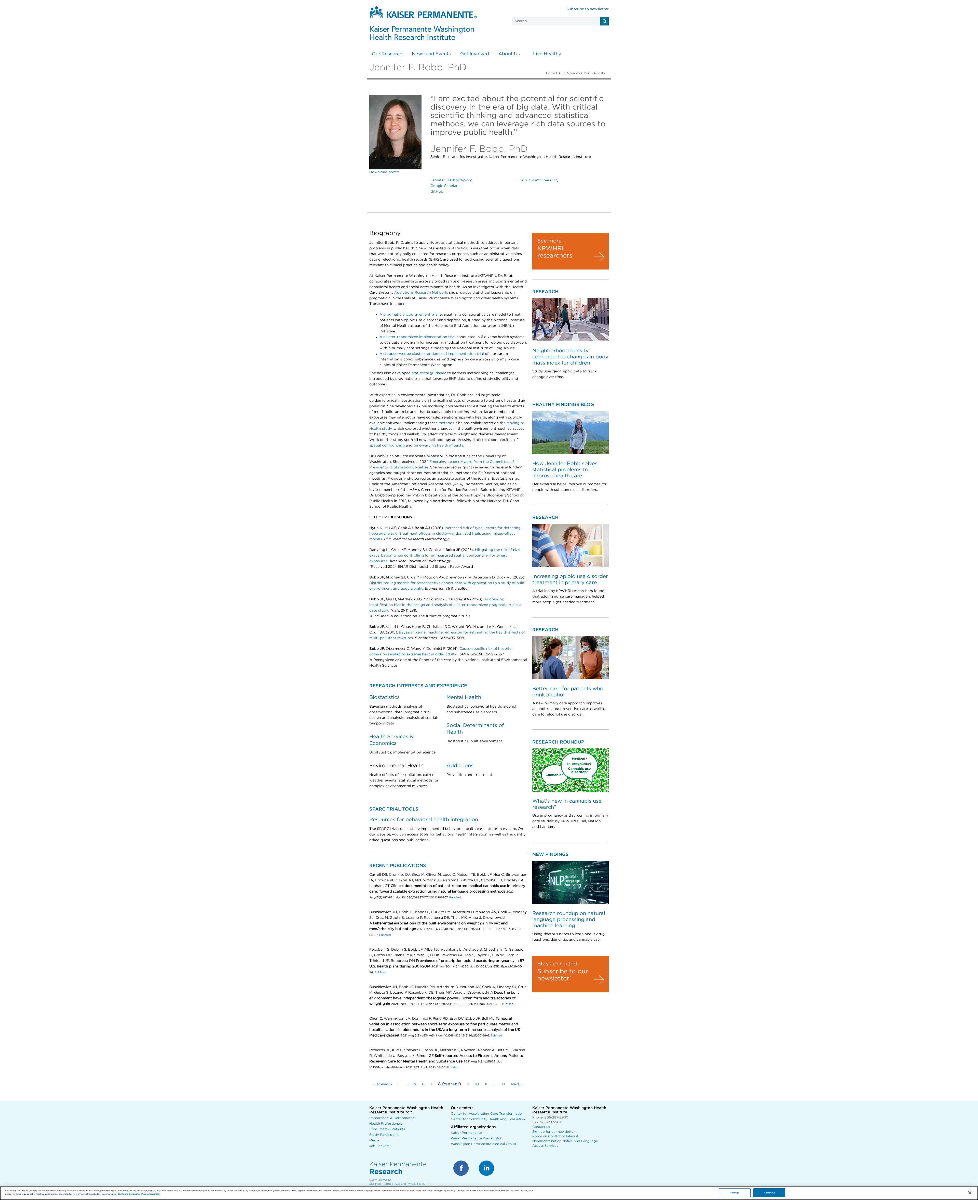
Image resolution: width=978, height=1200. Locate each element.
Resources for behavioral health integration (423, 819)
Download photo (384, 172)
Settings (734, 1193)
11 (486, 1084)
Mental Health (463, 697)
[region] (489, 1193)
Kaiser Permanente (466, 1133)
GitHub (436, 191)
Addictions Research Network (420, 292)
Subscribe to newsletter (587, 9)
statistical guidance (429, 373)
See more (549, 241)
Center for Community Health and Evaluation (488, 1119)
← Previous (382, 1084)
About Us (509, 54)
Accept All (769, 1193)
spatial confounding (387, 445)
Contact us (541, 1127)
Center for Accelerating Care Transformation (487, 1113)
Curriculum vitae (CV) (539, 180)
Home (550, 73)
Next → (517, 1084)
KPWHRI (385, 1180)
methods (446, 423)
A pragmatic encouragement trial (409, 314)
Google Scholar (444, 186)
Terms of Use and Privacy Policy (404, 1183)
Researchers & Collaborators (392, 1118)
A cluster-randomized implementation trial (417, 337)
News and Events (431, 54)
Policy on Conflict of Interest (555, 1136)
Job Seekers (379, 1146)
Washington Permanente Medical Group (483, 1144)
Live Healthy (547, 54)
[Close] (969, 1192)
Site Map (375, 1183)
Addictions (459, 765)
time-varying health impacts (438, 445)
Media (374, 1140)
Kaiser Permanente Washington (476, 1138)
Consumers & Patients (387, 1129)
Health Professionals (385, 1123)
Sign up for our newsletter (553, 1132)
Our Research (387, 54)
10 (477, 1084)
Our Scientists (594, 73)
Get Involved (474, 54)
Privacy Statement (150, 1194)
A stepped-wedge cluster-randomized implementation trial (431, 354)
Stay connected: (557, 963)
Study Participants (384, 1135)
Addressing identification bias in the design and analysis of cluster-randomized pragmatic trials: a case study (445, 605)
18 (503, 1084)
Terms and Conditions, (129, 1194)
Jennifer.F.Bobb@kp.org (451, 180)
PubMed (455, 897)
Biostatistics (384, 697)
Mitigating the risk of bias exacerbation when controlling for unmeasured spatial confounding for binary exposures (444, 555)
